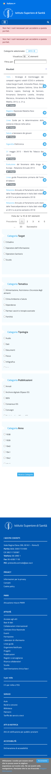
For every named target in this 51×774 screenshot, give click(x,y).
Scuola (8, 259)
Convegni (9, 409)
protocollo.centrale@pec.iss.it (20, 562)
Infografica (10, 361)
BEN (7, 398)
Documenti (10, 350)
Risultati (10, 69)
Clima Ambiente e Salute (16, 298)
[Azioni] (4, 3)
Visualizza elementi (25, 56)
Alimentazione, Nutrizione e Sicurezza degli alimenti (23, 292)
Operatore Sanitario (14, 253)
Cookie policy (9, 586)
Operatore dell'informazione (17, 247)
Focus (8, 355)
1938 (7, 434)
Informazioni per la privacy (15, 579)
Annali (8, 386)
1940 (7, 446)
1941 (7, 452)
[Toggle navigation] (4, 22)
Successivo (32, 226)
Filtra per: (8, 62)
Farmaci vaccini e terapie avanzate (20, 310)
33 (21, 226)
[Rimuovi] (34, 51)
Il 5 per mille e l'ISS (12, 684)
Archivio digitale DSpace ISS (17, 392)
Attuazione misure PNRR (14, 602)
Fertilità (9, 316)
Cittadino (9, 242)
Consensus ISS (11, 403)
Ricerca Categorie (25, 474)
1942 (7, 457)
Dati (7, 344)
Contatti (7, 582)
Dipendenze (10, 304)
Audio (8, 338)
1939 (7, 440)
